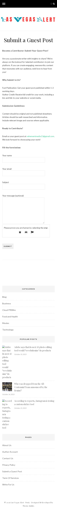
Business (6, 303)
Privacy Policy (8, 465)
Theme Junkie (28, 506)
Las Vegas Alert (17, 502)
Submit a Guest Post (12, 471)
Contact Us (7, 458)
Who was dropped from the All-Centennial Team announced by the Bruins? (30, 387)
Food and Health (10, 316)
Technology (8, 329)
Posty (27, 502)
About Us (6, 445)
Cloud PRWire (9, 310)
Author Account (10, 451)
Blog (4, 297)
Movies (5, 323)
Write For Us (8, 484)
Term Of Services (10, 478)
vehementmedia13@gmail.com (40, 136)
